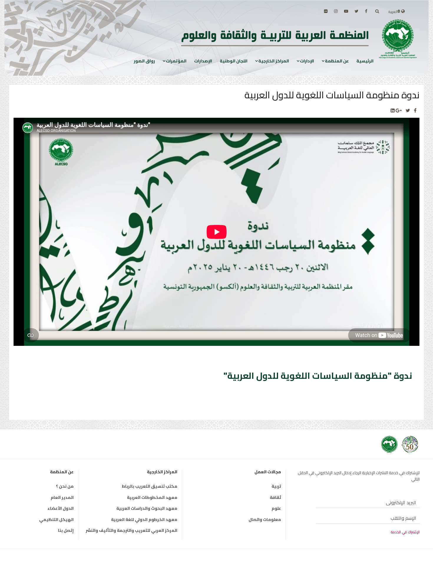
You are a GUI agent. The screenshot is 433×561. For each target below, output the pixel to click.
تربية (276, 486)
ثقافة (275, 497)
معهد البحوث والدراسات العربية (146, 508)
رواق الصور (144, 61)
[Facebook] (415, 110)
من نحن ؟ (65, 486)
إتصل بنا (66, 530)
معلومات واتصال (265, 519)
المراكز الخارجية (273, 61)
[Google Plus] (399, 110)
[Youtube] (346, 11)
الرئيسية (364, 61)
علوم (276, 508)
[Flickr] (326, 11)
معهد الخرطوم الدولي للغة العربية (144, 519)
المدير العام (62, 497)
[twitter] (356, 11)
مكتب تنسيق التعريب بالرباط (149, 486)
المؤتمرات (176, 61)
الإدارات (307, 61)
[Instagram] (336, 11)
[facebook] (366, 11)
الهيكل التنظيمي (56, 519)
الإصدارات (203, 61)
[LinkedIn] (393, 110)
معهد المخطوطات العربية (152, 497)
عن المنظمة (337, 61)
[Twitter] (408, 110)
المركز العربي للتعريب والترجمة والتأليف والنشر (131, 530)
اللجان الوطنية (233, 61)
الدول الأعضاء (60, 508)
